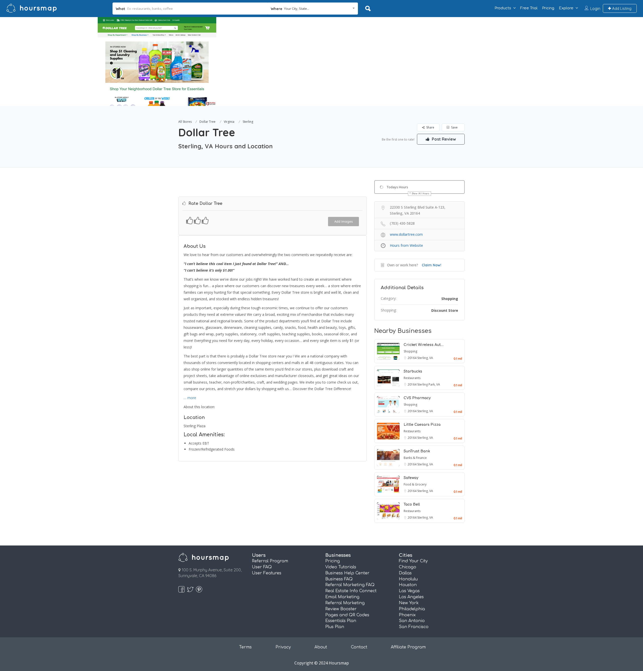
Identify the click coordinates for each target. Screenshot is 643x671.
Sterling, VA (425, 358)
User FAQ (262, 567)
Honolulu (408, 579)
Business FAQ (339, 579)
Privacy (283, 647)
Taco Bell (412, 504)
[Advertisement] (464, 52)
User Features (266, 573)
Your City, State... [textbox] (296, 8)
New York (409, 603)
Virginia (229, 121)
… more (190, 397)
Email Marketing (342, 597)
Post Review (443, 139)
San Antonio (412, 621)
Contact (359, 647)
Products (503, 8)
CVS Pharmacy (417, 398)
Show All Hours (421, 193)
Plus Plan (334, 627)
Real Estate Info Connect (351, 591)
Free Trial (529, 8)
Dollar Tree (207, 121)
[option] (157, 61)
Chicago (407, 567)
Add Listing (621, 8)
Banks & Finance (415, 458)
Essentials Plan (340, 621)
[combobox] (313, 8)
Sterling (248, 121)
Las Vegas (409, 591)
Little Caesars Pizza (422, 424)
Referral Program (270, 561)
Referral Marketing (345, 603)
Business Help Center (347, 573)
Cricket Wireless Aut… (424, 345)
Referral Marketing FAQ (349, 585)
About (320, 647)
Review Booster (341, 609)
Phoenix (407, 615)
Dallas (405, 573)
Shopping (449, 298)
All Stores (185, 121)
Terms (245, 647)
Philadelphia (412, 609)
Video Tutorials (340, 567)
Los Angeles (411, 597)
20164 (412, 358)
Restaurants (412, 378)
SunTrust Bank (417, 451)
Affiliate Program (408, 647)
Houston (408, 585)
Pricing (548, 8)
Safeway (411, 478)
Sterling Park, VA (428, 384)
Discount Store (444, 310)
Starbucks (413, 371)
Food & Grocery (415, 484)
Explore (566, 8)
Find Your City (413, 561)
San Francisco (413, 627)
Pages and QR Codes (347, 615)
